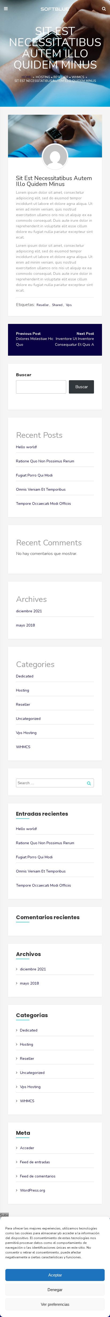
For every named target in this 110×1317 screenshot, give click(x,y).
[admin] (55, 156)
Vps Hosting (26, 732)
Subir (4, 1215)
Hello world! (26, 447)
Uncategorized (28, 718)
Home (26, 77)
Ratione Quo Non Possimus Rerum (45, 461)
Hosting (43, 77)
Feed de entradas (35, 1162)
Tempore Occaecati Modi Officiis (43, 503)
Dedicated (24, 676)
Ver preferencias (55, 1304)
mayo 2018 (25, 625)
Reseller (60, 77)
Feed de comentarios (38, 1176)
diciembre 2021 (29, 611)
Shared (57, 305)
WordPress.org (32, 1190)
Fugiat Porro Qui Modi (34, 475)
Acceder (27, 1148)
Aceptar (55, 1275)
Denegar (55, 1289)
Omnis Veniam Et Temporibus (41, 489)
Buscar (24, 375)
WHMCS (78, 77)
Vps (69, 305)
